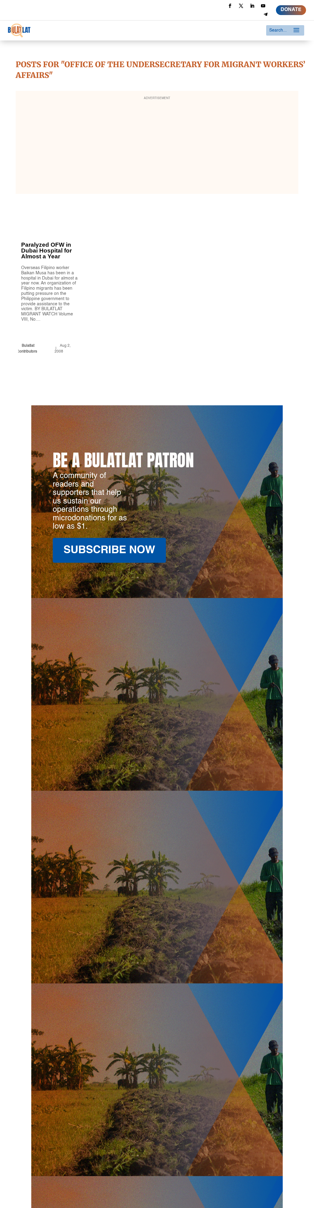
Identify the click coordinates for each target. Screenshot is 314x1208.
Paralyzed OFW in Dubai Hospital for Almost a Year (51, 286)
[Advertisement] (157, 146)
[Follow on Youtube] (263, 6)
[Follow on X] (241, 6)
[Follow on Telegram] (265, 14)
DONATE (291, 9)
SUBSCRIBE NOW (109, 550)
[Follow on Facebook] (230, 6)
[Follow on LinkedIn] (252, 6)
